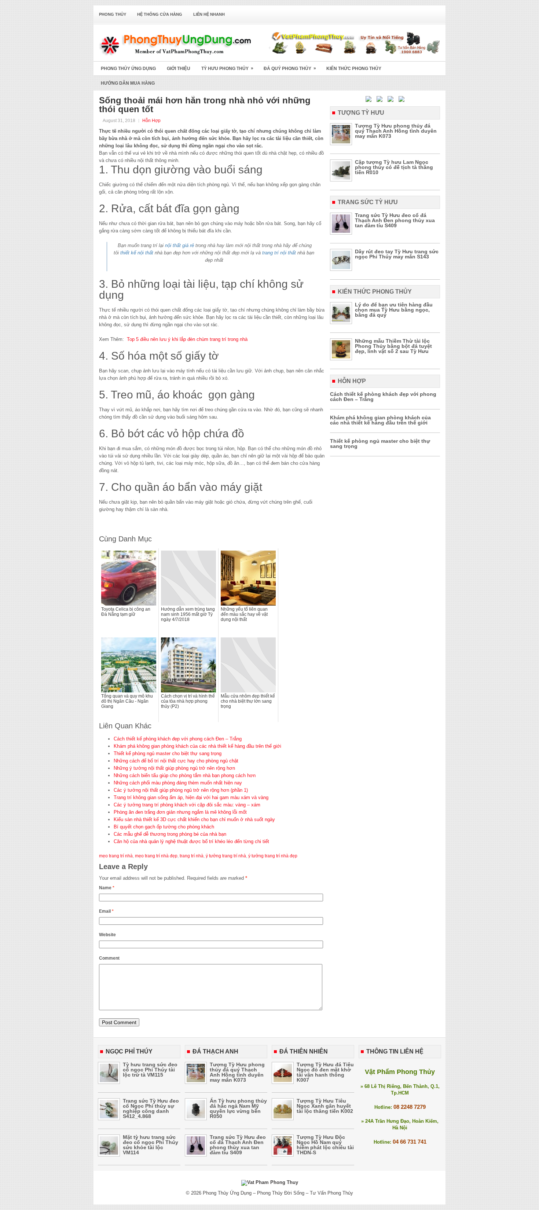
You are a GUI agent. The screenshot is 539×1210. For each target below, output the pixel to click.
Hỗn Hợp (151, 120)
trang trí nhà (191, 855)
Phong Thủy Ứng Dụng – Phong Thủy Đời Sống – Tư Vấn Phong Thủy (278, 1193)
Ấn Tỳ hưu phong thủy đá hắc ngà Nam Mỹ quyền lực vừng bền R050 (238, 1108)
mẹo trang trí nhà (116, 855)
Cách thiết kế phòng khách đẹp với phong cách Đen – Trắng (178, 739)
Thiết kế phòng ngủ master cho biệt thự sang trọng (167, 753)
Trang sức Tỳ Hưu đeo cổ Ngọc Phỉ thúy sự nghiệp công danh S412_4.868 (151, 1108)
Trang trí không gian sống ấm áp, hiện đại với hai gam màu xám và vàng (191, 797)
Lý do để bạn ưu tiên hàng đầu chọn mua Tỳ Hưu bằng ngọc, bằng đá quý (394, 310)
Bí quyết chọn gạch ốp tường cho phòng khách (164, 827)
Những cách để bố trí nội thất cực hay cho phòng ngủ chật (176, 761)
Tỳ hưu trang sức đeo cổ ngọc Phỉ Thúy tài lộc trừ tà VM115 (150, 1070)
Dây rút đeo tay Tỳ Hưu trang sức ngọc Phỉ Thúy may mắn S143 (397, 254)
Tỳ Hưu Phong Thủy (227, 68)
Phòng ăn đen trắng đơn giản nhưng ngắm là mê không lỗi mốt (180, 812)
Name (106, 887)
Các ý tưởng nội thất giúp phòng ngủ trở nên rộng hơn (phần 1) (181, 790)
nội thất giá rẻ (179, 245)
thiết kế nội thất (136, 252)
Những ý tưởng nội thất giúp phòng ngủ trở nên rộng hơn (174, 768)
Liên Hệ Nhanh (209, 14)
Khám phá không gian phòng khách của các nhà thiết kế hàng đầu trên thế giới (197, 746)
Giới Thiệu (178, 68)
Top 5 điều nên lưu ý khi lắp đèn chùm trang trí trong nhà (187, 339)
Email (106, 911)
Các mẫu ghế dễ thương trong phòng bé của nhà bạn (170, 834)
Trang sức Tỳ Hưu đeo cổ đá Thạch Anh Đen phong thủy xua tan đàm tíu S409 (395, 220)
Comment (109, 958)
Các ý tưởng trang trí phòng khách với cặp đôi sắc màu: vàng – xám (187, 805)
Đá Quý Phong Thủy (290, 68)
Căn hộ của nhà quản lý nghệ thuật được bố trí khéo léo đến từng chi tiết (191, 841)
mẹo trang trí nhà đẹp (156, 855)
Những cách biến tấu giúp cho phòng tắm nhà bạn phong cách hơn (185, 775)
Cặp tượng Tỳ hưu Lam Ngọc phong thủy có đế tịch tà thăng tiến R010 (394, 167)
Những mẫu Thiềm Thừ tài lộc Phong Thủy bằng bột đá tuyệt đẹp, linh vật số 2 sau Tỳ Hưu (393, 346)
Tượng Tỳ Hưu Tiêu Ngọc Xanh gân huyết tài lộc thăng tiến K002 (325, 1106)
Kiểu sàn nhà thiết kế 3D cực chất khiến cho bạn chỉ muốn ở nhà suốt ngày (194, 819)
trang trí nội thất (279, 252)
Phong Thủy (112, 14)
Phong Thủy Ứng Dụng (128, 68)
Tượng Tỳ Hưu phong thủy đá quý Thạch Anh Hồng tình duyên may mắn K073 (396, 131)
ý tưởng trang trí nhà (226, 855)
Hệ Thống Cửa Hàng (159, 14)
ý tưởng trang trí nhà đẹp (272, 855)
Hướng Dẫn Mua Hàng (128, 83)
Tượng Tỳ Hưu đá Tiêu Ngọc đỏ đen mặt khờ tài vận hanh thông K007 (325, 1072)
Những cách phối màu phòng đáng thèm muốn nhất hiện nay (178, 783)
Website (107, 934)
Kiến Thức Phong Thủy (353, 68)
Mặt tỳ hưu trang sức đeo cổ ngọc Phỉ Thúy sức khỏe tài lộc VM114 (150, 1144)
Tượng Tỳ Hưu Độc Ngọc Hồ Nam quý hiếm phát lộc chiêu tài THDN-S (325, 1144)
